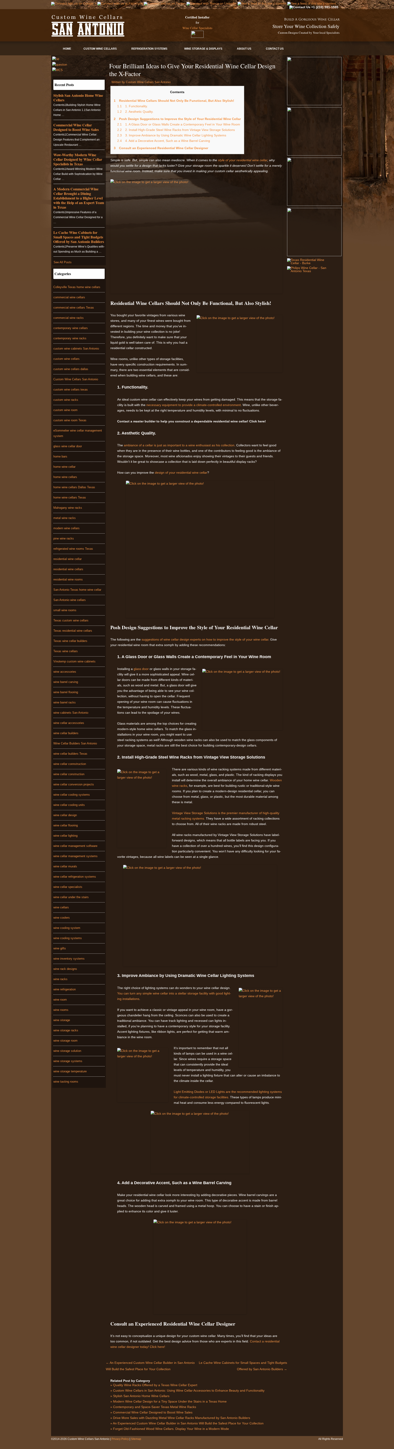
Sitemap (136, 1439)
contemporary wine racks (69, 338)
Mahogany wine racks (67, 507)
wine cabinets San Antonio (70, 712)
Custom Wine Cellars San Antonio (75, 379)
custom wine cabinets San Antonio (76, 348)
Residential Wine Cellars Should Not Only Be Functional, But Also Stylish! (174, 100)
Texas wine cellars (65, 651)
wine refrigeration (64, 989)
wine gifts (59, 948)
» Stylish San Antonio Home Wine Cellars (139, 1396)
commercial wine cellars (69, 297)
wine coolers (61, 917)
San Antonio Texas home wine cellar (77, 589)
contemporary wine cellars (70, 328)
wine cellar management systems (75, 856)
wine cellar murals (65, 866)
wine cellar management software (75, 846)
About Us (244, 48)
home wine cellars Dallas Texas (74, 487)
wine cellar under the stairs (71, 897)
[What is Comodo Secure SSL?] (197, 34)
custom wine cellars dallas (70, 369)
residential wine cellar (67, 559)
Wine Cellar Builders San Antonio (75, 743)
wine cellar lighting (65, 835)
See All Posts (63, 262)
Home (67, 48)
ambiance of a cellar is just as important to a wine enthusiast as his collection (179, 445)
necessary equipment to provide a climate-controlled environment (193, 405)
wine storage (61, 1020)
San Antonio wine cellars (69, 600)
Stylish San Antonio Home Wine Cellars (78, 97)
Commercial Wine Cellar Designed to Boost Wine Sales (76, 127)
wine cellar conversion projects (73, 784)
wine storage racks (65, 1030)
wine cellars (61, 907)
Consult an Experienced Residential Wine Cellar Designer (161, 148)
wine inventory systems (69, 958)
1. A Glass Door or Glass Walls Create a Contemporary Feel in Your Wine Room (178, 124)
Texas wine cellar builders (70, 641)
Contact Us (275, 48)
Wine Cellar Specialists (197, 28)
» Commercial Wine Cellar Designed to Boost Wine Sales (151, 1412)
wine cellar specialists (67, 887)
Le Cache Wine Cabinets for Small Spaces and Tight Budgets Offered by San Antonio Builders (78, 237)
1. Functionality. (132, 106)
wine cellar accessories (68, 723)
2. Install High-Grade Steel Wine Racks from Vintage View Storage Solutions (176, 130)
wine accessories (64, 671)
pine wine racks (63, 538)
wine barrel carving (65, 682)
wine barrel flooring (65, 692)
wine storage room (65, 1040)
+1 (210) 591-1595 (324, 7)
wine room (60, 999)
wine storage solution (67, 1051)
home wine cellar (64, 466)
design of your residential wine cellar (180, 472)
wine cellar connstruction (69, 764)
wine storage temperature (70, 1071)
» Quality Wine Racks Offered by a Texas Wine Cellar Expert (153, 1385)
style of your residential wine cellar (242, 160)
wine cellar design (65, 815)
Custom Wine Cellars (100, 48)
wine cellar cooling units (69, 805)
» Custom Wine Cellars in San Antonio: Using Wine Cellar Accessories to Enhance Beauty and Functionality (187, 1390)
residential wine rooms (68, 579)
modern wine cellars (66, 528)
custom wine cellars (66, 358)
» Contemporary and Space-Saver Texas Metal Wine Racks (153, 1407)
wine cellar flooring (65, 825)
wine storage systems (67, 1061)
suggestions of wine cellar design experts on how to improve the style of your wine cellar (204, 639)
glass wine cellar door (67, 446)
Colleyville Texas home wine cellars (76, 287)
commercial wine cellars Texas (73, 307)
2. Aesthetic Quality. (135, 111)
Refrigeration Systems (149, 48)
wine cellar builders (65, 733)
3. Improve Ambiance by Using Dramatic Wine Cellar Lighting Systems (171, 135)
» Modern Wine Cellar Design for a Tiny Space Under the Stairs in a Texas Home (168, 1401)
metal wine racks (64, 518)
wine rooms (60, 1010)
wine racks (60, 979)
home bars (60, 456)
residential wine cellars (68, 569)
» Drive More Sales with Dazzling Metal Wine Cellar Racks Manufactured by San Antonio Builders (180, 1418)
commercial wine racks (68, 317)
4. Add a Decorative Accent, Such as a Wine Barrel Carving (163, 141)
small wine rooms (64, 610)
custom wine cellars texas (70, 389)
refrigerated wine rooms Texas (73, 548)
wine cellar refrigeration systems (74, 876)
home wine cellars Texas (69, 497)
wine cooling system (66, 928)
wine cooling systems (67, 938)
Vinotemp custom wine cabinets (74, 661)
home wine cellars (65, 477)
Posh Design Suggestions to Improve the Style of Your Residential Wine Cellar (177, 119)
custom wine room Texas (69, 420)
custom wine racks (65, 399)
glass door (141, 669)
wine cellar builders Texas (70, 753)
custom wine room (65, 410)
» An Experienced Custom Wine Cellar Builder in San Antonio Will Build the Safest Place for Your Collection (187, 1423)
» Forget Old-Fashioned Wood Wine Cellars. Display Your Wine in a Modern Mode (169, 1429)
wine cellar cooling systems (71, 794)
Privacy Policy (120, 1439)
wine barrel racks (64, 702)
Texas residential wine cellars (72, 630)
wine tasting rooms (65, 1081)
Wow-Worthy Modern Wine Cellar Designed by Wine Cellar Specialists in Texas (77, 159)
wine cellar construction (68, 774)
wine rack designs (65, 969)
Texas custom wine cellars (70, 620)
